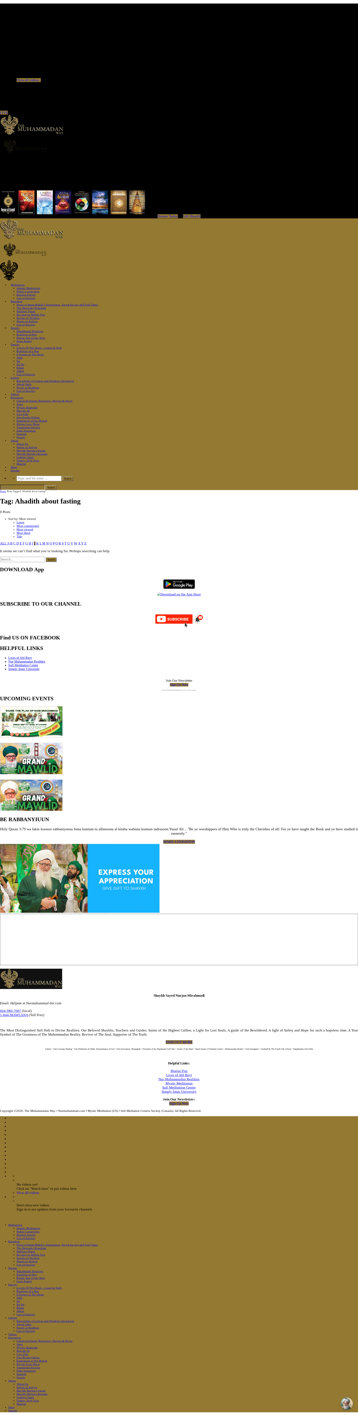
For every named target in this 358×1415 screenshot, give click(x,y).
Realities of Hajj (27, 334)
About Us (22, 443)
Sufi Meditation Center (23, 665)
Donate (15, 470)
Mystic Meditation (179, 1083)
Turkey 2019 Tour (28, 460)
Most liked (23, 533)
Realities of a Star (28, 351)
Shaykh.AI (23, 410)
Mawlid (21, 463)
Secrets (15, 327)
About (14, 440)
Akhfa (20, 371)
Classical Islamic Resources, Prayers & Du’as (45, 400)
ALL (3, 543)
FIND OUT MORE (179, 1042)
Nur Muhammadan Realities (26, 661)
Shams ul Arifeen (27, 321)
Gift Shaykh (192, 216)
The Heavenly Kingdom (31, 308)
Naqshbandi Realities (30, 331)
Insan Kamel (24, 341)
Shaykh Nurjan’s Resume (32, 453)
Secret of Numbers (28, 387)
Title (19, 536)
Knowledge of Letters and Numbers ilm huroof (45, 380)
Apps (20, 404)
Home (3, 491)
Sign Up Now (179, 684)
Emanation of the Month (32, 420)
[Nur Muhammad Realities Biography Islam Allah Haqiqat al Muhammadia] (179, 146)
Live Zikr (22, 414)
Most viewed (25, 529)
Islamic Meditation (28, 288)
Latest (20, 522)
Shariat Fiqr (179, 1071)
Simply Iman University (24, 669)
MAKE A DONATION (179, 842)
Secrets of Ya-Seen (28, 318)
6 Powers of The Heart (30, 354)
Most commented (28, 526)
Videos (15, 394)
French (21, 437)
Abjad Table (24, 384)
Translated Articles (28, 427)
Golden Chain (25, 457)
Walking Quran (26, 311)
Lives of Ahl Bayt (20, 658)
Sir (18, 361)
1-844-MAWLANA (14, 1015)
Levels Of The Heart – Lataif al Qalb (39, 347)
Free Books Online (28, 417)
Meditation (18, 284)
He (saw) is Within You (31, 314)
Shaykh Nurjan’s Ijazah (31, 450)
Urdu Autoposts (26, 430)
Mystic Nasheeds (27, 407)
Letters (15, 377)
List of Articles (26, 298)
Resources (17, 397)
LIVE (4, 113)
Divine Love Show (28, 424)
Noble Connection (28, 291)
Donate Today (167, 216)
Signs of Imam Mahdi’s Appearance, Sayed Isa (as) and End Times (57, 304)
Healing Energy (26, 294)
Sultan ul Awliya (27, 447)
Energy (15, 344)
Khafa (20, 367)
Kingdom (16, 301)
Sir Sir (20, 364)
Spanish (22, 434)
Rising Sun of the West (31, 337)
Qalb (20, 357)
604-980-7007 (10, 1011)
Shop (14, 467)
